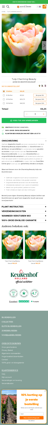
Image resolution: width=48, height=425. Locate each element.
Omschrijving (10, 141)
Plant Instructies (12, 207)
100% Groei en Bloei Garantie (19, 220)
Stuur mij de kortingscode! (31, 418)
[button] (44, 45)
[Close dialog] (45, 391)
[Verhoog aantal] (43, 114)
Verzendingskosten (14, 211)
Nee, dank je (31, 420)
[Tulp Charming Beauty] (12, 245)
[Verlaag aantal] (26, 114)
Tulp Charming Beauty (12, 261)
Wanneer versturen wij (16, 216)
